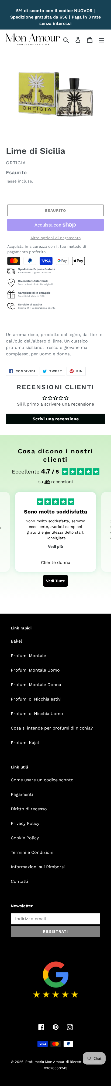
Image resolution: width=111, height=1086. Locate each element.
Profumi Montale (28, 655)
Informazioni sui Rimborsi (38, 866)
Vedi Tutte (55, 581)
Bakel (16, 641)
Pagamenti (22, 794)
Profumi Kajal (25, 742)
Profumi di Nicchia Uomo (37, 713)
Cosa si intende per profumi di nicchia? (52, 728)
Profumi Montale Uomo (35, 670)
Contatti (19, 881)
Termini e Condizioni (32, 852)
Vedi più (55, 546)
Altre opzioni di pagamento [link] (55, 238)
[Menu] (101, 40)
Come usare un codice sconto (42, 779)
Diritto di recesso (29, 808)
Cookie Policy (25, 837)
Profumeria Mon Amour (44, 1062)
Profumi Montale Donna (36, 684)
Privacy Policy (25, 823)
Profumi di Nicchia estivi (36, 699)
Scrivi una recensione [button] (56, 418)
